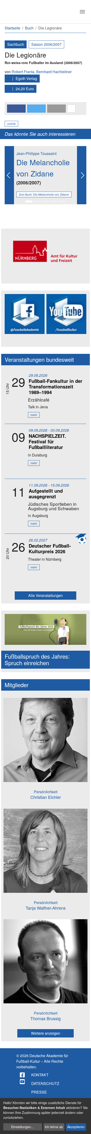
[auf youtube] (22, 1081)
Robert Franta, (24, 71)
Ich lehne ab (54, 1126)
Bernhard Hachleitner (54, 71)
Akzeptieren (76, 1126)
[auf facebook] (22, 1075)
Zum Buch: (44, 194)
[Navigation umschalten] (82, 12)
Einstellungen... (22, 1126)
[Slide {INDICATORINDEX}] (28, 201)
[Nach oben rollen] (83, 1126)
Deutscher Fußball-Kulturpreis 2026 (50, 548)
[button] (16, 108)
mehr (34, 415)
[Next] (81, 175)
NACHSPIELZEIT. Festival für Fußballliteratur (47, 441)
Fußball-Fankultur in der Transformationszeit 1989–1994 (55, 386)
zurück (11, 124)
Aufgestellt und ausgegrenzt (46, 493)
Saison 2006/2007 (46, 44)
